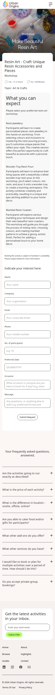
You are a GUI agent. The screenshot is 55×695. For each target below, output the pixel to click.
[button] (50, 4)
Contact (24, 660)
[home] (11, 4)
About (24, 647)
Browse (6, 654)
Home (5, 647)
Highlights (26, 654)
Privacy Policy (25, 687)
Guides (5, 660)
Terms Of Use (8, 687)
